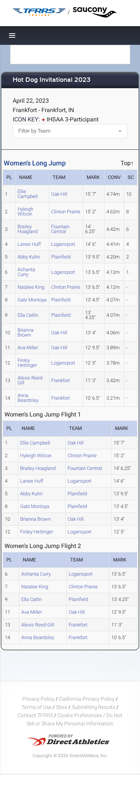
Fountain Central (60, 229)
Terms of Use (37, 707)
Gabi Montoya (32, 300)
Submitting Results (93, 707)
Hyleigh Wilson (25, 211)
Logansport (63, 244)
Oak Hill (59, 194)
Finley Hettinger (27, 362)
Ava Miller (28, 347)
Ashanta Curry (26, 272)
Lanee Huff (29, 244)
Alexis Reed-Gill (31, 380)
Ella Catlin (28, 315)
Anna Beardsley (28, 398)
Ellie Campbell (28, 194)
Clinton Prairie (65, 211)
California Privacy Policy (87, 699)
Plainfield (61, 257)
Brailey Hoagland (28, 229)
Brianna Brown (26, 332)
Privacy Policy (38, 699)
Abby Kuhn (29, 257)
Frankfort (60, 380)
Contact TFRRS (36, 715)
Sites (61, 707)
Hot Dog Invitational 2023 (51, 80)
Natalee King (31, 287)
